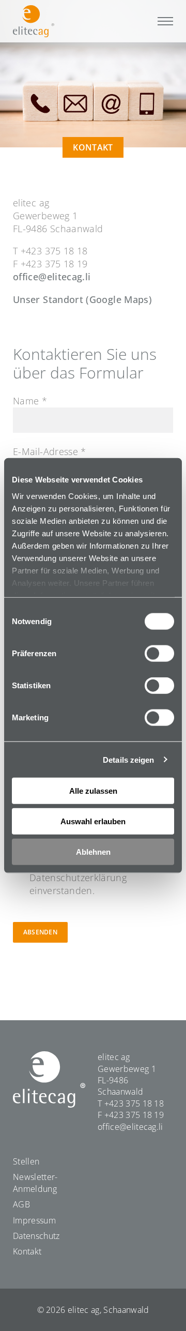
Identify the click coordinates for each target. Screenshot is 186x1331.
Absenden (40, 932)
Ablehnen (93, 851)
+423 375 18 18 (134, 1103)
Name (30, 401)
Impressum (34, 1220)
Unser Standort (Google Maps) (82, 299)
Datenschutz (36, 1236)
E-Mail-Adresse (49, 451)
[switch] (159, 653)
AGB (21, 1204)
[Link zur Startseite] (33, 21)
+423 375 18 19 (134, 1115)
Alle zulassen (93, 791)
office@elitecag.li (51, 276)
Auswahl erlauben (93, 820)
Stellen (26, 1161)
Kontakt (27, 1251)
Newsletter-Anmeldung (35, 1182)
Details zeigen (128, 759)
